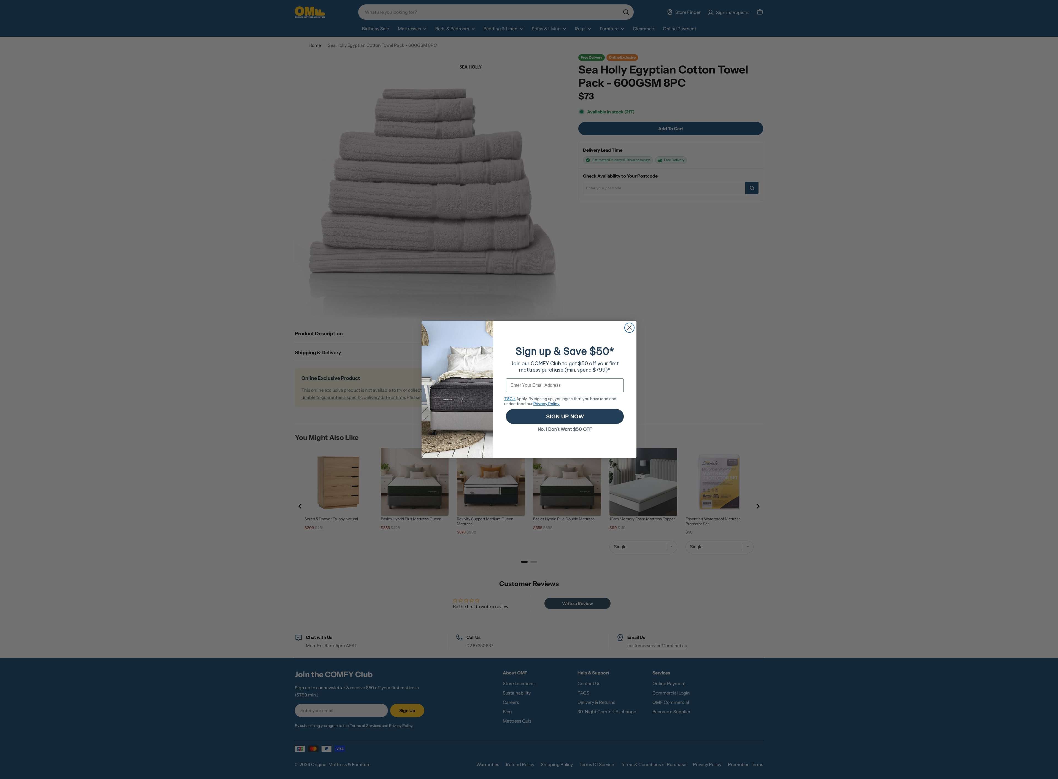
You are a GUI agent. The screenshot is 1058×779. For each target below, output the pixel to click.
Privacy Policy (546, 403)
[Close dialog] (629, 328)
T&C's (509, 398)
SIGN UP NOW (565, 416)
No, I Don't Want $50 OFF (565, 429)
